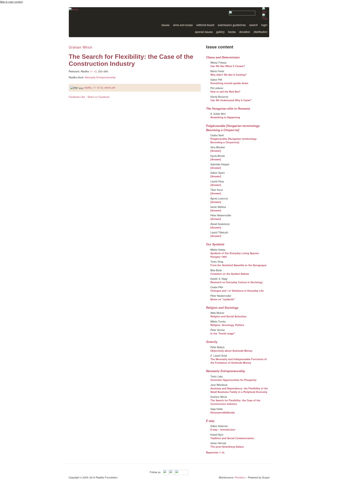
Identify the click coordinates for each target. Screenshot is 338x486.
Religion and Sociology (222, 307)
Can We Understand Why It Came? (231, 100)
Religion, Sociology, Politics (227, 325)
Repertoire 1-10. (215, 452)
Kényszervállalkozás (222, 412)
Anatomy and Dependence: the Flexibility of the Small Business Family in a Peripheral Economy (239, 390)
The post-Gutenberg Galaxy (227, 446)
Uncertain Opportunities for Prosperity (233, 380)
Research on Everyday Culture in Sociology (236, 282)
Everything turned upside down (229, 83)
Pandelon (240, 477)
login (264, 25)
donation (244, 32)
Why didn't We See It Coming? (228, 74)
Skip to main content (11, 2)
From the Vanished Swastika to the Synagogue (238, 265)
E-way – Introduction (222, 429)
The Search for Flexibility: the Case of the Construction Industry (235, 402)
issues (165, 25)
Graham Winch (80, 47)
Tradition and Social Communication (232, 438)
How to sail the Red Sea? (225, 91)
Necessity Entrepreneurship (100, 77)
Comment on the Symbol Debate (229, 273)
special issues (204, 32)
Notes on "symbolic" (222, 299)
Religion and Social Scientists (228, 316)
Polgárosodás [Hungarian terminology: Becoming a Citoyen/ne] (233, 128)
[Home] (73, 9)
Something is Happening (225, 117)
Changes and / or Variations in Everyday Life (237, 290)
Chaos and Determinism (223, 57)
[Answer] (215, 150)
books (232, 32)
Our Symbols (215, 244)
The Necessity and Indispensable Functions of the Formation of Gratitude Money (238, 360)
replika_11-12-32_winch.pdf (99, 87)
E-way (210, 421)
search (253, 25)
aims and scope (183, 25)
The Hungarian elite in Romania (228, 108)
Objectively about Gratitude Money (231, 350)
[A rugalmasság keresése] (264, 10)
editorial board (205, 25)
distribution (260, 32)
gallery (220, 32)
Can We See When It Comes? (227, 66)
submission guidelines (232, 25)
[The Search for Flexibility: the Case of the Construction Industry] (264, 17)
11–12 (93, 71)
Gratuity (211, 342)
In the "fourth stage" (222, 333)
